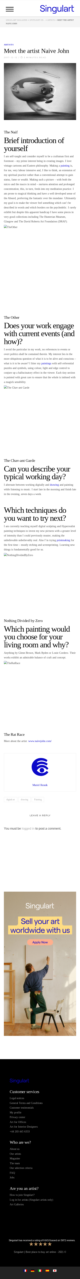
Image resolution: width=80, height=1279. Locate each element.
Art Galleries (17, 1204)
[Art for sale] (40, 1081)
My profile (15, 1112)
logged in (28, 828)
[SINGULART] (57, 9)
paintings (46, 363)
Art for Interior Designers (23, 1126)
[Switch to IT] (40, 1270)
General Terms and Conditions (26, 1103)
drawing (54, 484)
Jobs (12, 1177)
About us (14, 1149)
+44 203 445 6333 (20, 1131)
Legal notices (17, 1098)
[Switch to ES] (47, 1270)
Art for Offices (18, 1122)
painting (65, 165)
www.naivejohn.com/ (40, 741)
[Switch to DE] (32, 1270)
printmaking (63, 540)
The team (15, 1163)
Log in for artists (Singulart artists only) (31, 1199)
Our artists (15, 1153)
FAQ (12, 1172)
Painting (38, 799)
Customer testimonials (22, 1107)
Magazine (15, 1158)
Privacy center (17, 1117)
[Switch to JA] (54, 1270)
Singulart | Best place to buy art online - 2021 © (40, 1252)
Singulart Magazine (16, 20)
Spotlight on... (37, 20)
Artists (51, 20)
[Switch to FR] (25, 1270)
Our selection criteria (21, 1168)
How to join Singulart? (22, 1195)
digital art (10, 799)
